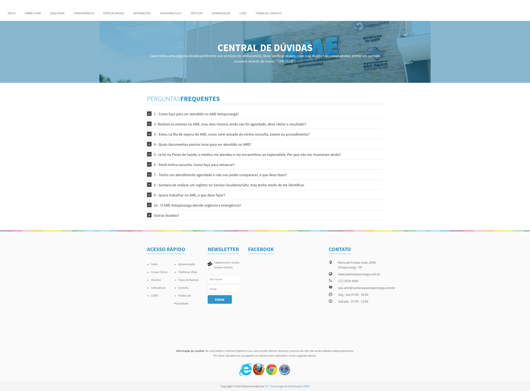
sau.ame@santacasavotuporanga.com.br (366, 288)
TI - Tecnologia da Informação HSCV (287, 386)
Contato (183, 288)
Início (12, 13)
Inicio (154, 264)
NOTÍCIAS (197, 13)
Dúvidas (156, 280)
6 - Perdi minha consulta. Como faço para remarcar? (194, 164)
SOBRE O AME (33, 13)
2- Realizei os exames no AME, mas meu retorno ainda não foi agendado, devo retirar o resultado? (230, 124)
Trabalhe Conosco (268, 13)
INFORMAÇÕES (142, 13)
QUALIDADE (57, 13)
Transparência (84, 13)
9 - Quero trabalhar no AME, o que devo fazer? (189, 195)
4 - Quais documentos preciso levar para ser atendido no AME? (202, 144)
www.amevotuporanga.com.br (359, 274)
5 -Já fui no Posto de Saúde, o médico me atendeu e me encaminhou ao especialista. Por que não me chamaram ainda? (247, 154)
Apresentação (186, 264)
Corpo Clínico (159, 272)
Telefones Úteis (187, 272)
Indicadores (158, 288)
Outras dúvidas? (166, 215)
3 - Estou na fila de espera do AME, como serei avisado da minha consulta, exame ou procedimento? (232, 134)
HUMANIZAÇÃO (221, 13)
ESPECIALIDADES (113, 13)
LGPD (243, 13)
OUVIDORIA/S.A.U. (171, 13)
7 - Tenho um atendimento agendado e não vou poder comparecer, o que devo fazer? (220, 174)
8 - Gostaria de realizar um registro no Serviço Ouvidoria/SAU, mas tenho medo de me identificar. (229, 185)
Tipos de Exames (188, 280)
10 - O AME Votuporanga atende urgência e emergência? (197, 205)
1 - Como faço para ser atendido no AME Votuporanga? (196, 114)
